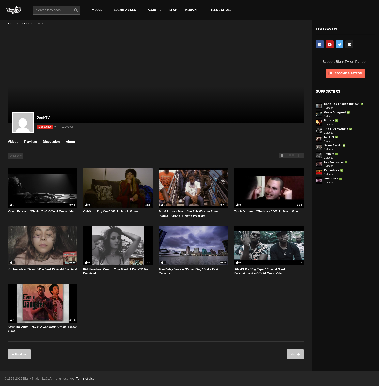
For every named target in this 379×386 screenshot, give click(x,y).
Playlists (30, 141)
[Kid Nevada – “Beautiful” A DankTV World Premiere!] (42, 245)
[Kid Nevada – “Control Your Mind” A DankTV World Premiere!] (118, 245)
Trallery (329, 153)
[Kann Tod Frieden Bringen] (319, 106)
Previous (20, 354)
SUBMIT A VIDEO (125, 9)
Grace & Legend (335, 112)
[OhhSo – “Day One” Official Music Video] (118, 188)
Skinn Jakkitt (333, 145)
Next (294, 354)
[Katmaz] (319, 122)
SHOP (173, 9)
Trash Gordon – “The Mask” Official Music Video (267, 211)
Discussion (51, 141)
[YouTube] (330, 44)
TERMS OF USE (221, 9)
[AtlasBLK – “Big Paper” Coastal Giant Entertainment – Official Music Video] (269, 245)
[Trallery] (319, 155)
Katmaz (329, 120)
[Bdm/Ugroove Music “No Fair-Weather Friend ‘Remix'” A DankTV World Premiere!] (193, 188)
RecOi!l (329, 137)
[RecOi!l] (319, 139)
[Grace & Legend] (319, 114)
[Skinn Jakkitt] (319, 147)
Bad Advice (331, 170)
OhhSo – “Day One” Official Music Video (110, 211)
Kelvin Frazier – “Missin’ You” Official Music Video (41, 211)
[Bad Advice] (319, 172)
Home (11, 23)
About (70, 141)
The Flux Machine (336, 128)
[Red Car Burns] (319, 164)
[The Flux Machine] (319, 131)
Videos (13, 141)
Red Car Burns (334, 161)
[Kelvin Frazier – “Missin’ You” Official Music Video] (42, 188)
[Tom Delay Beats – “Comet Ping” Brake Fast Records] (193, 245)
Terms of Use (85, 378)
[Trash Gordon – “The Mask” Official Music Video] (269, 188)
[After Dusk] (319, 180)
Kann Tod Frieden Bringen (342, 103)
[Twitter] (339, 44)
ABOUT (153, 9)
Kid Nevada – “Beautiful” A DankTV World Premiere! (42, 269)
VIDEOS (97, 9)
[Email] (349, 44)
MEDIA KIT (192, 9)
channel (24, 23)
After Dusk (331, 178)
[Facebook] (320, 44)
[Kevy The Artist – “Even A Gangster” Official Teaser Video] (42, 303)
